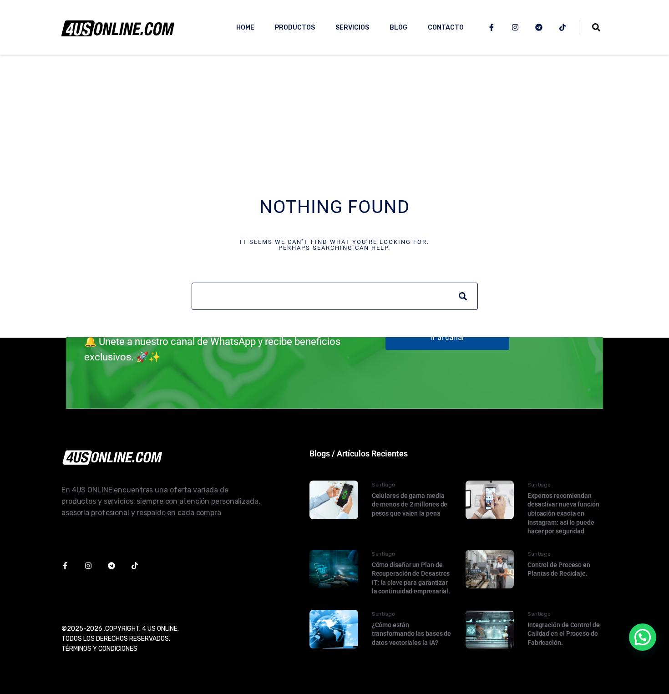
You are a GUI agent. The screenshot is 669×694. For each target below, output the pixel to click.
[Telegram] (539, 27)
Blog (398, 27)
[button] (642, 637)
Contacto (446, 27)
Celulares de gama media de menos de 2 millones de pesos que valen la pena (410, 504)
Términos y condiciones (99, 649)
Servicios (352, 27)
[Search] (462, 296)
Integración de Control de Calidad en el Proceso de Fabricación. (563, 633)
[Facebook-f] (491, 27)
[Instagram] (515, 27)
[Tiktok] (562, 27)
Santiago (383, 484)
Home (245, 27)
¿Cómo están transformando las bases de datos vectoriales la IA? (411, 633)
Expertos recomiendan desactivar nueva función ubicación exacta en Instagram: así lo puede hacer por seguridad (563, 513)
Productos (295, 27)
